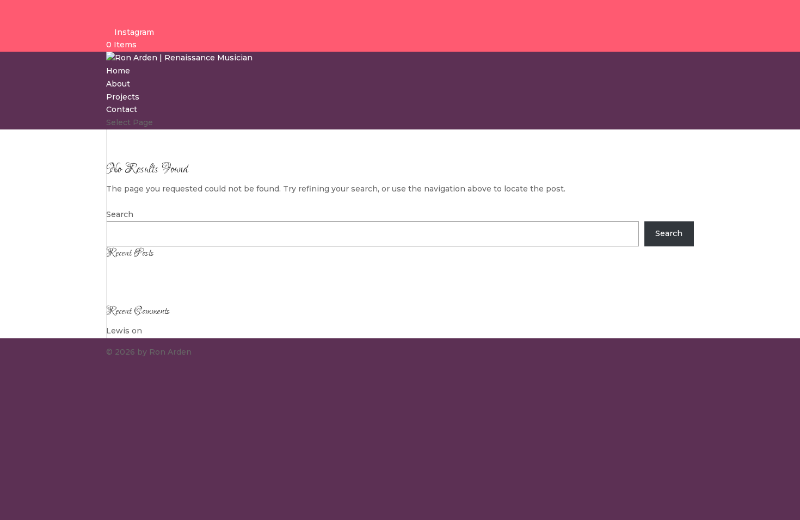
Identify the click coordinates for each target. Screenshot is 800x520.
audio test (125, 285)
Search (119, 214)
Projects (122, 97)
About (118, 84)
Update (120, 272)
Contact (121, 109)
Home (118, 71)
